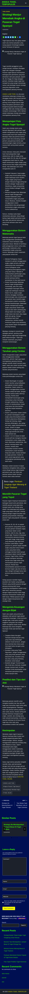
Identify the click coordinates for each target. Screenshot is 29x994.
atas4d (4, 977)
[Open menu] (25, 3)
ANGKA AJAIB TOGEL (9, 783)
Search (4, 922)
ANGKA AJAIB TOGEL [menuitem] (9, 94)
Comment (6, 859)
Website (5, 896)
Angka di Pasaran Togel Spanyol (11, 786)
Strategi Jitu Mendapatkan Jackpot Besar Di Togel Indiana (14, 827)
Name (5, 881)
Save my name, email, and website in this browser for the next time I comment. (14, 902)
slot (3, 982)
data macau (5, 973)
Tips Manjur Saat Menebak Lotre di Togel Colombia (21, 804)
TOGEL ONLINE (6, 11)
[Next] (24, 829)
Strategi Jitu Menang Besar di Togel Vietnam (7, 804)
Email (5, 889)
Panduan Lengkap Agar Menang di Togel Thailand (15, 484)
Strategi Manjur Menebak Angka (11, 789)
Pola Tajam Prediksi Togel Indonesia (15, 962)
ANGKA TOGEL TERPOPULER (17, 991)
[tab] (11, 837)
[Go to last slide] (4, 829)
